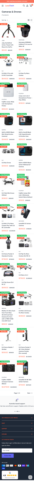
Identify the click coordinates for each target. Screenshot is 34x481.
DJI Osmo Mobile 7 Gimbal (8, 348)
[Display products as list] (31, 20)
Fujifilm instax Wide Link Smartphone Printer (8, 104)
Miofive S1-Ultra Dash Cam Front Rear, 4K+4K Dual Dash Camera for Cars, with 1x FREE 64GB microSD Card (8, 316)
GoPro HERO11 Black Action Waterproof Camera (25, 165)
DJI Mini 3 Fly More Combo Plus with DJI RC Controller (8, 225)
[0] (31, 6)
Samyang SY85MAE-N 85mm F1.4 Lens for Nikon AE (25, 44)
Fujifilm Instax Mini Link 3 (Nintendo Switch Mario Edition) (25, 195)
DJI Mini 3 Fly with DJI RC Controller (7, 74)
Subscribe (7, 456)
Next (28, 393)
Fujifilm (4, 99)
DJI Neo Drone (6, 163)
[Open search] (24, 6)
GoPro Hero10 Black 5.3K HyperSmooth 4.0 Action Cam (25, 134)
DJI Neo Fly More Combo (24, 74)
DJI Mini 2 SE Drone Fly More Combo (25, 312)
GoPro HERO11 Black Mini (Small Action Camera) (8, 134)
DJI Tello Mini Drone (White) (8, 194)
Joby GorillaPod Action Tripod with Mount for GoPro (7, 45)
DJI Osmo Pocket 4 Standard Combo (8, 255)
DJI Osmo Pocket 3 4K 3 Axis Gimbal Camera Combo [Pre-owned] (25, 350)
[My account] (27, 6)
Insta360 (21, 221)
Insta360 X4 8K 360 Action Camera (25, 381)
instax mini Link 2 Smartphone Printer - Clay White (25, 98)
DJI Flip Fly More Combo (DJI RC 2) (24, 255)
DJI (2, 71)
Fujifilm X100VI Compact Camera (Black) (7, 382)
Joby (3, 40)
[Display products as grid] (28, 20)
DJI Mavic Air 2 (23, 275)
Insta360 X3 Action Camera (25, 224)
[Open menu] (2, 5)
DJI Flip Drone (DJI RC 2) (7, 283)
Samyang (21, 40)
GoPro (4, 130)
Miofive (4, 308)
